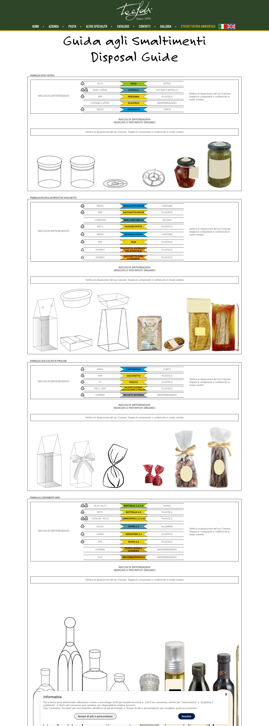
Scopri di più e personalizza (95, 716)
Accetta (186, 716)
